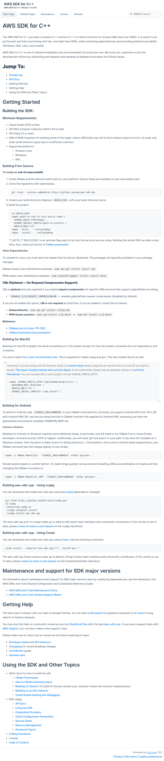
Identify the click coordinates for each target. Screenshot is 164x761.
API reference (43, 642)
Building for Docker (26, 686)
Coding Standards (19, 733)
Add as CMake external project (33, 682)
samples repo (17, 655)
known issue (76, 365)
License (13, 738)
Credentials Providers (28, 712)
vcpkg (69, 491)
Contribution (16, 650)
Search (138, 13)
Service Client (23, 720)
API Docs (14, 79)
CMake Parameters (26, 677)
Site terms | (132, 756)
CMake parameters (57, 244)
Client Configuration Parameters (34, 716)
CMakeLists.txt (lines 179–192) (27, 328)
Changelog (15, 646)
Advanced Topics (25, 729)
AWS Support (10, 628)
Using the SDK (23, 707)
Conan (65, 539)
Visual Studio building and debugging (37, 694)
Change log (15, 75)
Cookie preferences (150, 756)
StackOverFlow (78, 624)
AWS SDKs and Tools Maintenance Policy (33, 590)
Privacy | (119, 756)
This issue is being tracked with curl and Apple (43, 369)
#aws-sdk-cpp (111, 624)
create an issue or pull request (35, 526)
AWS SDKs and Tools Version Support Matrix (35, 594)
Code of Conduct (19, 742)
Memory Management (28, 725)
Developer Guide (19, 642)
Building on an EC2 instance (31, 690)
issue (141, 612)
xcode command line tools (41, 357)
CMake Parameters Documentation (29, 332)
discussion (96, 612)
